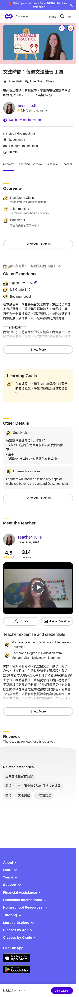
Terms (34, 6)
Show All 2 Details (38, 498)
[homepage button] (9, 16)
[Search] (62, 16)
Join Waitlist (62, 990)
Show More (38, 349)
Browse (20, 16)
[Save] (70, 28)
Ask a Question (59, 621)
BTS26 (51, 3)
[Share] (62, 28)
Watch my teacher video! (25, 119)
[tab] (8, 164)
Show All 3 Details (38, 244)
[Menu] (69, 16)
